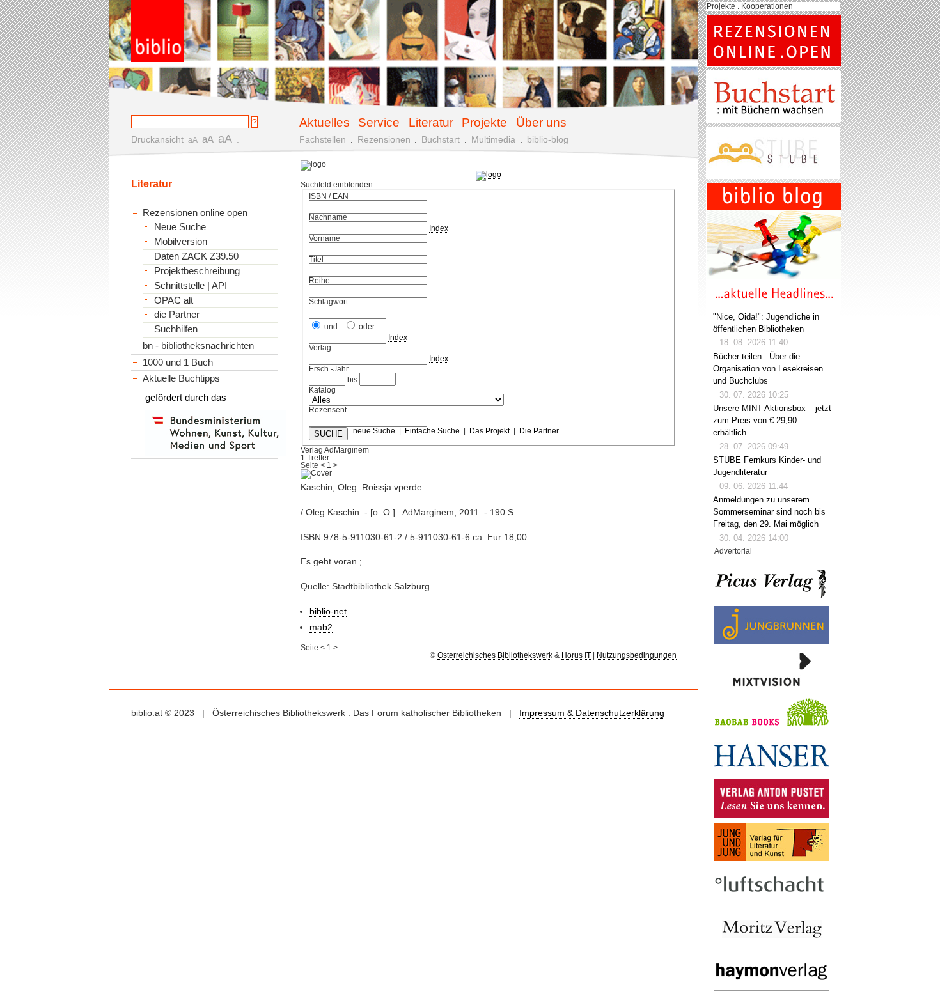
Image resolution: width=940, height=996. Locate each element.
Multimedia (493, 139)
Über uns (541, 122)
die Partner (177, 314)
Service (379, 122)
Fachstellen (322, 139)
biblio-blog (547, 139)
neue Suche (374, 431)
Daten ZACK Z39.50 (196, 256)
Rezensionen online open (195, 212)
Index (438, 228)
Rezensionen (384, 139)
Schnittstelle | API (190, 286)
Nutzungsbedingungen (637, 655)
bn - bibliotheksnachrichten (198, 345)
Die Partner (539, 431)
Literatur (431, 122)
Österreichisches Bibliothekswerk (494, 655)
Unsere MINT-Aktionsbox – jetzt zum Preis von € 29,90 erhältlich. (772, 420)
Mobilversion (180, 242)
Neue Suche (180, 227)
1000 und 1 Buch (178, 362)
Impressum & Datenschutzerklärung (591, 713)
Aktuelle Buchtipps (181, 378)
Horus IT (576, 655)
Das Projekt (489, 431)
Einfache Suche (432, 431)
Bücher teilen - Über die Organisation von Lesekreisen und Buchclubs (768, 368)
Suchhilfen (176, 329)
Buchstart (440, 139)
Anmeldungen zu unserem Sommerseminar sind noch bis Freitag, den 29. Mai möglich (769, 512)
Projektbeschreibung (197, 271)
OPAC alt (173, 300)
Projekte (484, 122)
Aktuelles (324, 122)
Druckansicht (157, 139)
